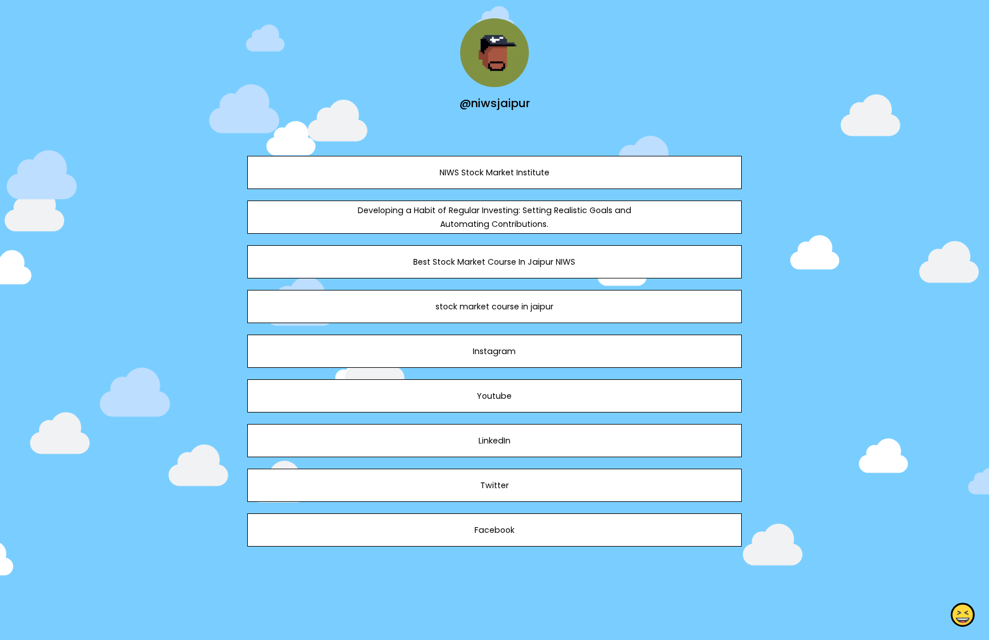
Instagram (494, 351)
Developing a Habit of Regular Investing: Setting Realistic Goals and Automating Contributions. (494, 217)
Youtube (494, 396)
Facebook (494, 530)
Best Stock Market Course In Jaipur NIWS (494, 262)
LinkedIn (494, 440)
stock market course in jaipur (494, 306)
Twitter (494, 485)
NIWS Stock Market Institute (494, 172)
